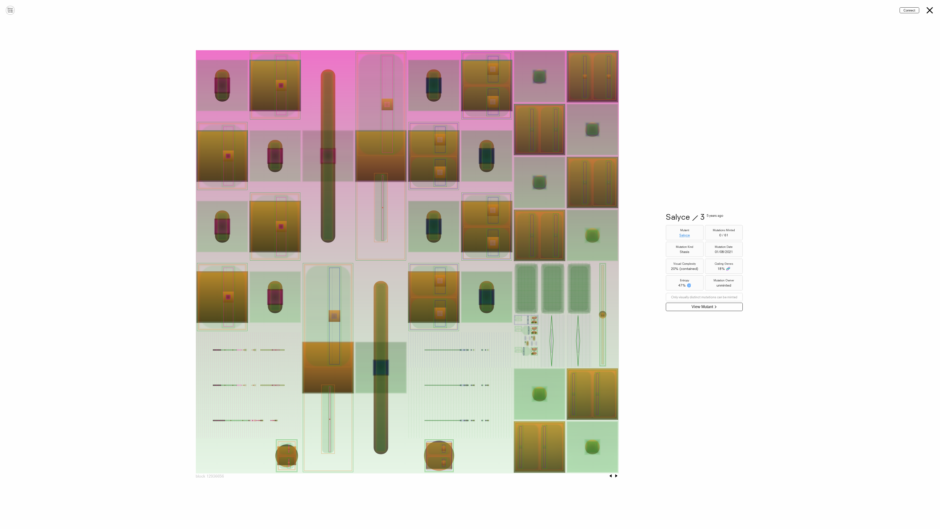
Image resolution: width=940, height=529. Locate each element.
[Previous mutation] (610, 476)
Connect (909, 10)
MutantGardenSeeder (10, 10)
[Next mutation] (616, 476)
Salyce (684, 235)
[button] (929, 10)
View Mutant (702, 307)
